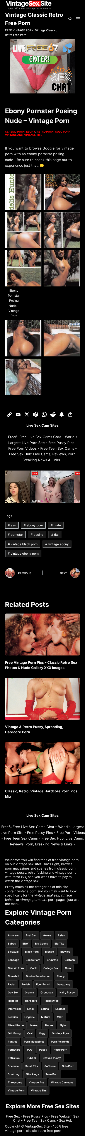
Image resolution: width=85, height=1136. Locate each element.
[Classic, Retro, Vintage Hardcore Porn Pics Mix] (42, 763)
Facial (11, 984)
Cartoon (70, 959)
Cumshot (13, 976)
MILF (60, 1017)
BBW (25, 943)
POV (30, 1049)
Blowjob (65, 951)
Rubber (31, 1057)
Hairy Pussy (67, 992)
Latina (45, 1008)
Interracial (14, 1008)
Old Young (14, 1033)
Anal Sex (31, 935)
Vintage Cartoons (62, 1082)
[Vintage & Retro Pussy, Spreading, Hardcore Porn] (42, 699)
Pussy (43, 1049)
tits (55, 534)
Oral (29, 1033)
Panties (12, 1041)
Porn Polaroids (60, 1041)
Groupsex (47, 992)
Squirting (14, 1074)
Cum (68, 968)
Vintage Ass (14, 134)
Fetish (26, 984)
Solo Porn (62, 131)
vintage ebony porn (23, 553)
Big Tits (59, 943)
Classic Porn (15, 131)
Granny (29, 992)
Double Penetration (38, 976)
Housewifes (51, 1000)
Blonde (49, 951)
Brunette (52, 959)
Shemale (13, 1066)
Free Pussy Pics (61, 443)
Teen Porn (52, 1074)
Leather (60, 1008)
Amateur (13, 935)
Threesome (15, 1082)
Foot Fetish (43, 984)
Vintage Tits (33, 134)
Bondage (13, 959)
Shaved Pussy (52, 1057)
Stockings (32, 1074)
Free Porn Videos (22, 448)
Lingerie (29, 1017)
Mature (45, 1017)
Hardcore (31, 1000)
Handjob (13, 1000)
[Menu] (78, 19)
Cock (33, 968)
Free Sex (13, 1116)
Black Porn (32, 951)
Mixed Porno (16, 1025)
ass (12, 525)
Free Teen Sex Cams (57, 448)
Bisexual (13, 951)
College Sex (50, 968)
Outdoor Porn (60, 1033)
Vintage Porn (16, 1090)
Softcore (50, 1066)
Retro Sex (14, 1057)
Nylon (63, 1025)
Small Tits (31, 1066)
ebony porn (33, 525)
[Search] (70, 18)
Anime (47, 935)
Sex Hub (65, 1120)
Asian (61, 935)
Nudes (49, 1025)
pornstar (15, 534)
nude (56, 525)
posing (37, 534)
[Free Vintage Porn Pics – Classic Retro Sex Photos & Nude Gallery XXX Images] (42, 634)
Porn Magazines (34, 1041)
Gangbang (63, 984)
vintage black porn (22, 544)
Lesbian (13, 1017)
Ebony (30, 131)
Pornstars (14, 1049)
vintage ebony (57, 544)
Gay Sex (13, 992)
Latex (30, 1008)
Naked (34, 1025)
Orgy (42, 1033)
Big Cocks (41, 943)
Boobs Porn (33, 959)
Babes (12, 943)
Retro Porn (45, 131)
